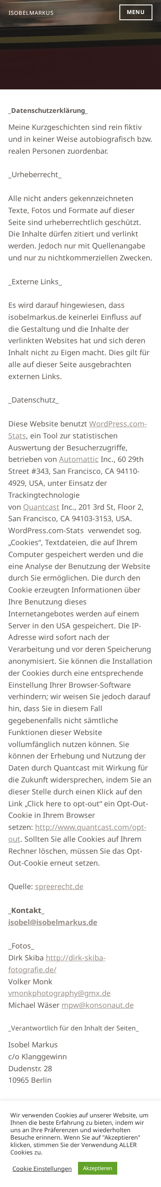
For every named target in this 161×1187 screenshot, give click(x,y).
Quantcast (41, 507)
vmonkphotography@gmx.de (59, 993)
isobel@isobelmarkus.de (52, 922)
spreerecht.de (59, 886)
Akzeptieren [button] (97, 1168)
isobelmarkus (31, 12)
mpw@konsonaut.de (98, 1005)
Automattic (79, 459)
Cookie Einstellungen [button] (42, 1168)
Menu (136, 12)
